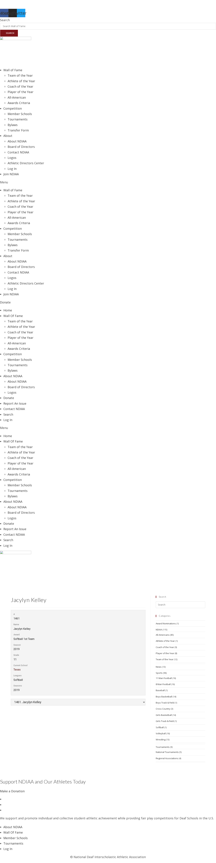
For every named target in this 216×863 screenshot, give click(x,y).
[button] (108, 182)
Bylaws (13, 125)
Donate (8, 398)
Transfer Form (18, 130)
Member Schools (20, 114)
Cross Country (163, 708)
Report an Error (11, 3)
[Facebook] (4, 805)
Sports (159, 672)
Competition (12, 354)
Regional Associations (167, 758)
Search (5, 20)
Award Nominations (166, 623)
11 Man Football (164, 678)
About (7, 136)
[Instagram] (4, 810)
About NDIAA (17, 141)
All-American (17, 97)
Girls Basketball (164, 715)
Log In (12, 169)
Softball (160, 727)
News (158, 666)
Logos (12, 158)
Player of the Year (20, 92)
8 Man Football (163, 684)
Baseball (160, 690)
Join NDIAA (11, 174)
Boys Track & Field (165, 702)
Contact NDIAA (18, 152)
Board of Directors (21, 147)
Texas (17, 669)
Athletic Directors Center (26, 163)
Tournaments (18, 119)
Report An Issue (14, 403)
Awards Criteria (19, 103)
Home (7, 310)
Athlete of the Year (21, 81)
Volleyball (161, 733)
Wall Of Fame (13, 316)
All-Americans (163, 634)
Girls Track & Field (165, 721)
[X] (4, 799)
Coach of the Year (20, 86)
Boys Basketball (164, 696)
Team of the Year (20, 75)
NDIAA (159, 629)
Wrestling (160, 739)
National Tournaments (167, 752)
